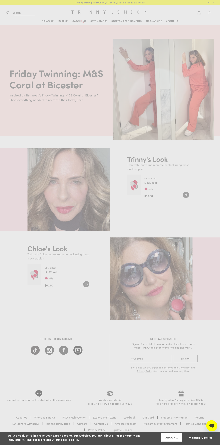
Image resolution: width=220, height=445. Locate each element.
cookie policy (70, 439)
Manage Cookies (200, 437)
